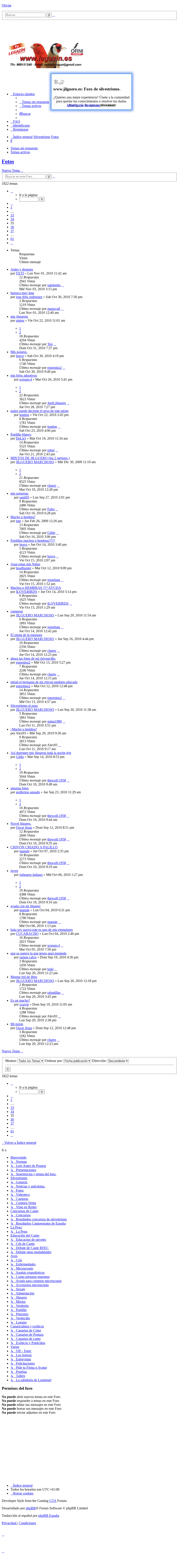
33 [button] (12, 215)
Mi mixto (16, 1024)
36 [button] (12, 227)
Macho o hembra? (22, 517)
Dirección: (99, 1061)
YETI (20, 273)
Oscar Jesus (24, 827)
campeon (16, 611)
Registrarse (92, 105)
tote (18, 521)
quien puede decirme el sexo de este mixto (39, 411)
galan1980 (54, 721)
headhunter (23, 568)
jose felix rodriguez (29, 297)
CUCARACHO (27, 933)
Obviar (6, 5)
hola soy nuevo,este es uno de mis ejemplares (41, 930)
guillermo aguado (28, 792)
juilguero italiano (31, 875)
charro (51, 485)
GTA (52, 1501)
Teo (50, 344)
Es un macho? (20, 1000)
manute (24, 851)
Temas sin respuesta (24, 148)
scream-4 (25, 379)
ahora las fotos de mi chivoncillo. (33, 658)
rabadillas (53, 992)
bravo (20, 356)
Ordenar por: (54, 1061)
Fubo (51, 509)
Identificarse (75, 105)
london (24, 415)
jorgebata (53, 580)
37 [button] (12, 231)
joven (14, 871)
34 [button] (12, 219)
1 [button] (11, 207)
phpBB (31, 1508)
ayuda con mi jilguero (25, 906)
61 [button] (12, 239)
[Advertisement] (136, 54)
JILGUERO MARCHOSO (35, 462)
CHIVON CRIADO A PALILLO (34, 847)
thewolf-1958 (56, 780)
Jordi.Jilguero (56, 403)
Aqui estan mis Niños (25, 564)
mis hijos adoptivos (23, 375)
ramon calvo (27, 957)
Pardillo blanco (20, 434)
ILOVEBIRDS (26, 592)
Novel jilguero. (20, 823)
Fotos (8, 161)
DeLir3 (21, 438)
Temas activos (20, 152)
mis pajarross (19, 493)
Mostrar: (11, 1061)
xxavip (24, 1004)
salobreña (53, 285)
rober (51, 450)
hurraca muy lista (22, 293)
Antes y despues (21, 269)
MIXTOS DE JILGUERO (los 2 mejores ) (40, 458)
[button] (11, 191)
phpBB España (48, 1515)
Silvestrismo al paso (24, 706)
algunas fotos (19, 788)
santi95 (24, 497)
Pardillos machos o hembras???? (32, 540)
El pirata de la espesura (26, 635)
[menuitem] (34, 102)
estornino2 (54, 367)
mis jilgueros (19, 316)
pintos (20, 320)
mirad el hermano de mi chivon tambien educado (43, 682)
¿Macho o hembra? (23, 729)
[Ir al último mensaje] (62, 285)
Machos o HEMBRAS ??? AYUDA (35, 588)
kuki (50, 969)
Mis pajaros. (18, 352)
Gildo (51, 533)
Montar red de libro (23, 977)
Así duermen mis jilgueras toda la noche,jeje (40, 753)
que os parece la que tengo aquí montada (38, 953)
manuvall (53, 309)
